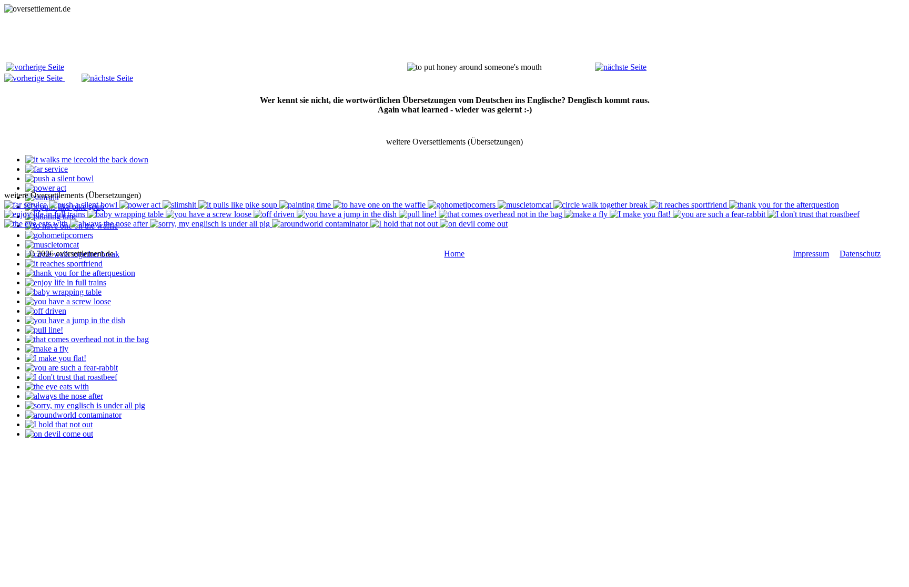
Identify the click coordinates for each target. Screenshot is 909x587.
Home (454, 253)
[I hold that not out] (59, 424)
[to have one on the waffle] (380, 204)
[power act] (45, 187)
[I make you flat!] (55, 358)
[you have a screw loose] (68, 301)
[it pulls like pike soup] (238, 204)
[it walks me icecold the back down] (86, 159)
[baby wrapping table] (63, 291)
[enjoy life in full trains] (65, 282)
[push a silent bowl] (59, 178)
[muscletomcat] (52, 244)
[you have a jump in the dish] (75, 320)
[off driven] (45, 310)
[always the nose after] (64, 396)
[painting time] (306, 204)
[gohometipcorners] (59, 235)
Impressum (811, 253)
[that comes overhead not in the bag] (87, 339)
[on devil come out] (59, 433)
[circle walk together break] (601, 204)
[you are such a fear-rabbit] (71, 367)
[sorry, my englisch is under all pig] (85, 405)
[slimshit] (180, 204)
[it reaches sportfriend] (64, 263)
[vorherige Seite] (35, 67)
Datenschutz (860, 253)
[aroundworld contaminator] (73, 414)
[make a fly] (46, 348)
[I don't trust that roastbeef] (71, 377)
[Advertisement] (195, 37)
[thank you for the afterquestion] (80, 273)
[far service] (46, 168)
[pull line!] (44, 329)
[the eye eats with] (57, 386)
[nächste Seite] (621, 67)
